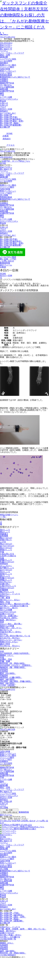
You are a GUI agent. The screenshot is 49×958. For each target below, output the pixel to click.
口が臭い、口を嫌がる (10, 937)
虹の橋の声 (5, 127)
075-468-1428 (7, 729)
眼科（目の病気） (8, 673)
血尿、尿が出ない (8, 620)
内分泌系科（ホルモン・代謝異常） (16, 665)
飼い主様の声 (6, 115)
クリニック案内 (7, 67)
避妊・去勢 (5, 55)
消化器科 (4, 947)
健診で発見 (5, 644)
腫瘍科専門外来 (7, 83)
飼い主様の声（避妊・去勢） (13, 917)
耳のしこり (5, 572)
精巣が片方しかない (9, 642)
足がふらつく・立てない (11, 640)
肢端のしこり (6, 574)
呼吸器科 (4, 675)
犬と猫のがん (6, 85)
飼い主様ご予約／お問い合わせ (9, 811)
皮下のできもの (7, 546)
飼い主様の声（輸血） (10, 123)
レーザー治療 (6, 97)
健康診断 (4, 57)
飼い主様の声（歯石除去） (12, 915)
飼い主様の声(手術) (8, 117)
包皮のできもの (7, 588)
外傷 (2, 552)
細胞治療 (4, 89)
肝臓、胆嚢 (5, 661)
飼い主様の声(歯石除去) (10, 119)
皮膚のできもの (7, 614)
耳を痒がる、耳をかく (10, 646)
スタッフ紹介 (6, 73)
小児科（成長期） (8, 685)
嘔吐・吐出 (5, 602)
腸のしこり (5, 532)
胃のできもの (6, 544)
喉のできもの (6, 538)
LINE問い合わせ (28, 821)
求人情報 (4, 195)
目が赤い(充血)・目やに (10, 935)
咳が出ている (6, 630)
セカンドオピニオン (9, 99)
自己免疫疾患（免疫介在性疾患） (15, 653)
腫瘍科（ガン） (7, 655)
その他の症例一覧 (8, 939)
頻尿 (2, 622)
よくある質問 (6, 61)
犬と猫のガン (6, 769)
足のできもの (6, 570)
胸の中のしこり (7, 592)
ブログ (3, 107)
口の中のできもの (8, 612)
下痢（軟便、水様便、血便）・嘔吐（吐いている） (23, 929)
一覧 (3, 517)
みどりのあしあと (8, 113)
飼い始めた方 (6, 49)
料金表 (3, 101)
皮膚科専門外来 (7, 91)
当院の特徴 (5, 69)
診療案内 (4, 79)
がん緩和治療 (6, 881)
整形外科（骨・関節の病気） (13, 663)
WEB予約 (16, 821)
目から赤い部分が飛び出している (15, 636)
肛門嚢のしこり (7, 568)
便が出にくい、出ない (10, 600)
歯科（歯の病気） (8, 679)
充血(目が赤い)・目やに (10, 632)
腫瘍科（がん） (7, 943)
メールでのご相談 (8, 257)
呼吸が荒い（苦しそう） (11, 628)
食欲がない (5, 596)
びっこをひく (6, 566)
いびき (3, 542)
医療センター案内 (8, 65)
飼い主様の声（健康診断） (12, 921)
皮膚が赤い (5, 584)
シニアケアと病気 (8, 59)
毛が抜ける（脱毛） (9, 618)
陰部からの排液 (7, 626)
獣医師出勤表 (6, 75)
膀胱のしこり (6, 550)
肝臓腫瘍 (4, 590)
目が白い (4, 634)
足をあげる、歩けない (10, 638)
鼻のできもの (6, 548)
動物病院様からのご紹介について (15, 77)
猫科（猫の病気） (8, 683)
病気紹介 (4, 111)
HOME (3, 163)
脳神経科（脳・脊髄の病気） (13, 667)
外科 (2, 651)
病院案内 (4, 63)
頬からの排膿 (6, 610)
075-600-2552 (7, 37)
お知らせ (4, 103)
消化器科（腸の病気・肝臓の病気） (16, 681)
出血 (2, 558)
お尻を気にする (7, 554)
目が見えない (6, 582)
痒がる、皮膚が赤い (9, 616)
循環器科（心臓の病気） (11, 677)
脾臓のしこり (6, 580)
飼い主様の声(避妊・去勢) (11, 121)
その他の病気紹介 (8, 955)
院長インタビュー (8, 71)
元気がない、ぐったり (10, 594)
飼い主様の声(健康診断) (10, 125)
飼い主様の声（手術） (10, 913)
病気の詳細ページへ (9, 515)
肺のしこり (5, 576)
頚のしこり (5, 530)
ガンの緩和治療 (7, 771)
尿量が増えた (6, 540)
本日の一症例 (6, 109)
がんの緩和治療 (7, 87)
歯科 (2, 93)
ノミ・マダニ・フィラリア (12, 53)
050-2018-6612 (6, 43)
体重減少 (4, 534)
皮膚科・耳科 (6, 659)
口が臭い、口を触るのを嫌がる (14, 606)
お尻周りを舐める (8, 556)
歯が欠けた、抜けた (9, 608)
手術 (2, 95)
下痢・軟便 (5, 598)
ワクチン (4, 51)
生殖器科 (4, 671)
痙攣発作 (4, 564)
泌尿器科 (4, 669)
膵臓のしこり (6, 560)
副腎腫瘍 (4, 536)
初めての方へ (6, 45)
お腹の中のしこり (8, 586)
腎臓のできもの (7, 578)
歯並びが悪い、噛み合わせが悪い (15, 604)
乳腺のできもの (7, 562)
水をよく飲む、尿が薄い (11, 624)
